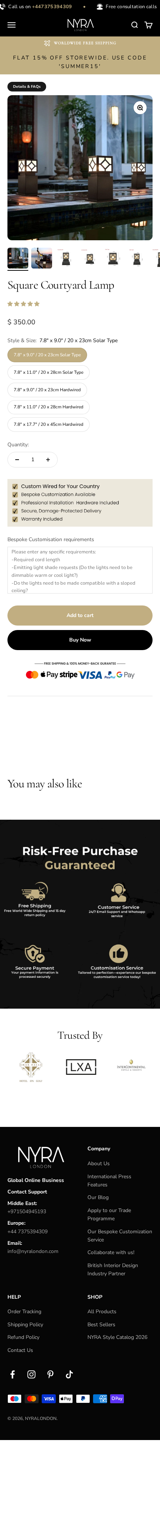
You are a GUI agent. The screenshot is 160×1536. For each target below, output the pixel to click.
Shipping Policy (25, 1324)
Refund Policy (23, 1337)
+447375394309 (49, 6)
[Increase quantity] (48, 459)
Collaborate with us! (110, 1252)
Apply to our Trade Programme (109, 1214)
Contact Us (20, 1350)
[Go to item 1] (17, 259)
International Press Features (109, 1180)
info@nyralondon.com (32, 1251)
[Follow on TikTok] (69, 1374)
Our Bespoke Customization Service (119, 1235)
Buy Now (80, 639)
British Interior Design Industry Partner (112, 1269)
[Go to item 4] (89, 259)
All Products (101, 1311)
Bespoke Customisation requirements (50, 539)
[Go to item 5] (113, 259)
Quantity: (18, 444)
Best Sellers (101, 1324)
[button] (24, 304)
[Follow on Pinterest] (50, 1374)
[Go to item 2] (41, 259)
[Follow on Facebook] (12, 1374)
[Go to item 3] (65, 259)
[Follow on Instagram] (31, 1374)
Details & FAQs (27, 86)
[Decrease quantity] (17, 459)
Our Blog (98, 1197)
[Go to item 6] (137, 259)
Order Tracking (24, 1311)
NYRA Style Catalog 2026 (117, 1337)
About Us (98, 1163)
